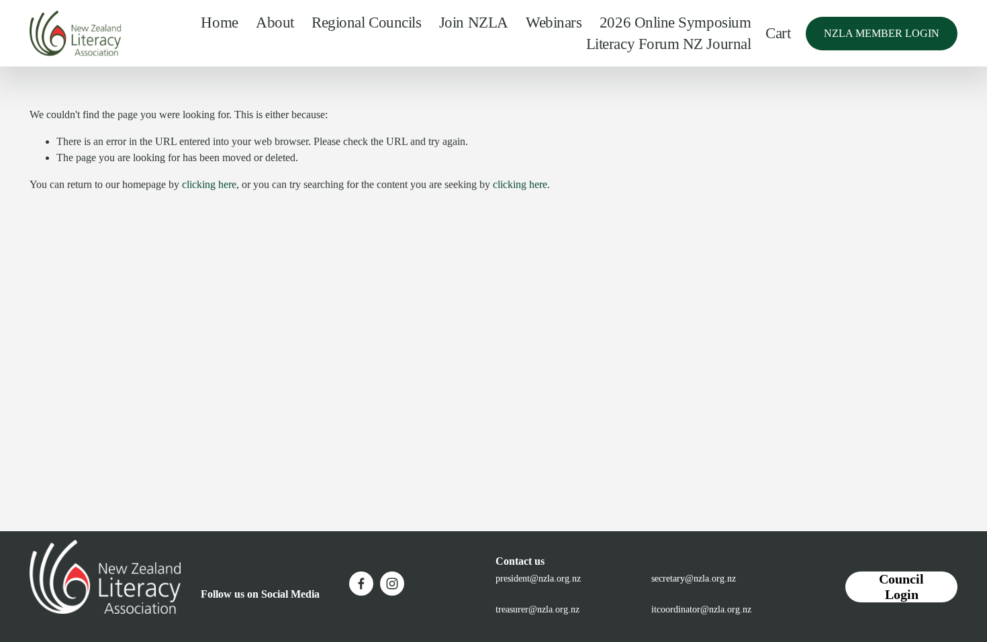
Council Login (901, 586)
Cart (777, 33)
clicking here (209, 184)
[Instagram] (392, 583)
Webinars (553, 22)
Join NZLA (473, 22)
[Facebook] (361, 583)
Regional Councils (366, 22)
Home (219, 22)
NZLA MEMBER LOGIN (881, 33)
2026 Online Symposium (675, 22)
